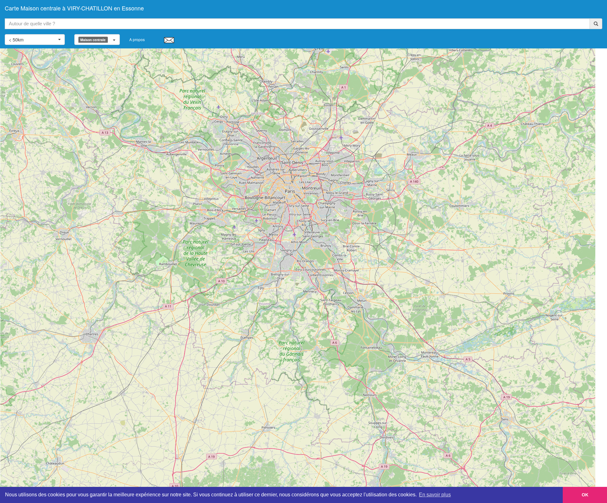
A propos (137, 39)
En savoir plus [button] (435, 494)
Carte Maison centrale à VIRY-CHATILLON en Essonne (74, 8)
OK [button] (585, 494)
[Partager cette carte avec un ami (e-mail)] (169, 40)
